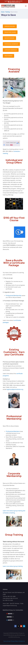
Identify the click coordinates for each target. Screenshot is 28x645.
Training (7, 12)
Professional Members (13, 431)
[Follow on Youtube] (21, 626)
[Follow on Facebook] (15, 626)
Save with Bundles (9, 38)
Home (2, 12)
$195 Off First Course (10, 32)
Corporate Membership (11, 50)
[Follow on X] (18, 626)
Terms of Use (6, 641)
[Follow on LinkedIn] (24, 626)
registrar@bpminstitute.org (14, 389)
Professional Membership (11, 44)
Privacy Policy (14, 641)
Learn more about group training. (13, 566)
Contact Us (22, 641)
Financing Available (10, 26)
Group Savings (8, 55)
